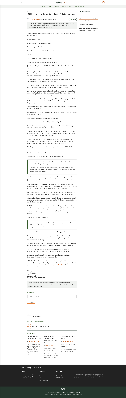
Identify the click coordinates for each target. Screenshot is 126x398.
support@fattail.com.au (63, 375)
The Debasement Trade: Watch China (87, 15)
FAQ (40, 377)
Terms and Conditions (43, 378)
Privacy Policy (41, 382)
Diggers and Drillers (57, 265)
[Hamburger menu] (21, 2)
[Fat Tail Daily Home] (61, 2)
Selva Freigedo (37, 316)
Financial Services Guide (43, 380)
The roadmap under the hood (86, 24)
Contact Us (58, 374)
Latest (29, 11)
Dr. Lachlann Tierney (34, 341)
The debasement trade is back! (86, 34)
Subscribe (41, 374)
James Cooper (49, 345)
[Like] (67, 19)
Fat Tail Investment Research (41, 326)
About (40, 375)
